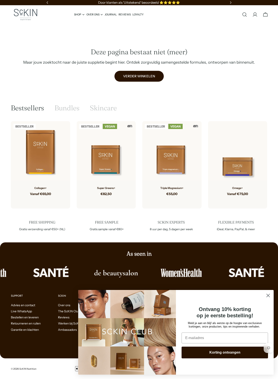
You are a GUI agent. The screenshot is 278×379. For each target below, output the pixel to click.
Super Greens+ (106, 188)
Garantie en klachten (25, 330)
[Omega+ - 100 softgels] (234, 200)
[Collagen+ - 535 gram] (37, 200)
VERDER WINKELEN (139, 76)
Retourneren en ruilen (26, 323)
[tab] (27, 108)
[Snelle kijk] (63, 131)
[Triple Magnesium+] (172, 150)
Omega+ (237, 188)
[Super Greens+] (106, 150)
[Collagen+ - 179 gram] (43, 200)
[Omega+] (237, 150)
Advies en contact (23, 305)
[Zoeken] (244, 14)
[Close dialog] (268, 295)
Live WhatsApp (21, 311)
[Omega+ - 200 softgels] (241, 200)
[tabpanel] (139, 165)
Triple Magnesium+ (172, 188)
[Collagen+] (40, 150)
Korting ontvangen (224, 352)
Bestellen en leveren (25, 317)
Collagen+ (40, 188)
